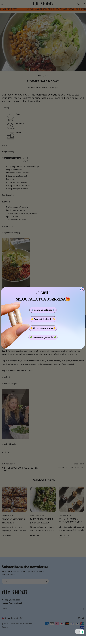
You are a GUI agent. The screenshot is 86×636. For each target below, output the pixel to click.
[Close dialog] (82, 289)
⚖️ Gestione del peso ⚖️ (43, 309)
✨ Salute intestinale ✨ (43, 319)
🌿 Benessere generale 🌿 (43, 337)
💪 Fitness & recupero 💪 (43, 328)
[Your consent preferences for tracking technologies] (82, 632)
